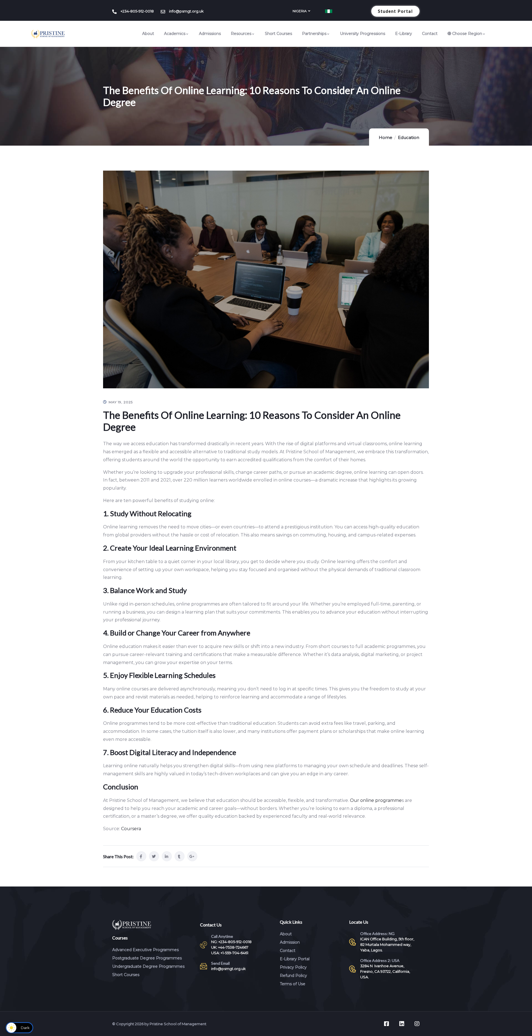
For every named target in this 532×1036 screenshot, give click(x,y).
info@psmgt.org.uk (228, 968)
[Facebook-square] (386, 1024)
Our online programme (376, 800)
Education (408, 137)
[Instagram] (417, 1024)
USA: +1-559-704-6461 (229, 953)
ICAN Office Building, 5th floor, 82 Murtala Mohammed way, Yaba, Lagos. (387, 944)
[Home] (48, 34)
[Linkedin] (402, 1024)
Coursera (131, 828)
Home (385, 137)
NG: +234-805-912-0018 (231, 941)
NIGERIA (300, 11)
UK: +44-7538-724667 (229, 947)
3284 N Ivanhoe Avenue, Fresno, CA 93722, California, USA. (385, 971)
